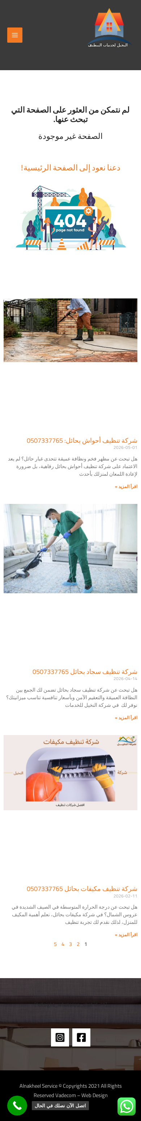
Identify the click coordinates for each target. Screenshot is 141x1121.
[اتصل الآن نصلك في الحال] (17, 1106)
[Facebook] (81, 1037)
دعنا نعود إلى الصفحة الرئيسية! (70, 167)
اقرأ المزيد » (126, 486)
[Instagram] (60, 1037)
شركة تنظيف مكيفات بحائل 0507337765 (82, 889)
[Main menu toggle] (14, 35)
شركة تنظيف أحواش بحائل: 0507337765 (82, 440)
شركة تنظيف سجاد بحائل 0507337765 (85, 672)
